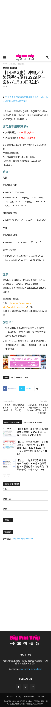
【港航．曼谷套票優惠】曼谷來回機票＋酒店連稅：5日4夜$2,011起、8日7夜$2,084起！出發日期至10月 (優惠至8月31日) (32, 448)
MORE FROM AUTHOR (33, 422)
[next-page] (8, 476)
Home (5, 64)
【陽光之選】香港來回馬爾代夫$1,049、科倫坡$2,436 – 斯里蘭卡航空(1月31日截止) (37, 409)
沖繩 (26, 377)
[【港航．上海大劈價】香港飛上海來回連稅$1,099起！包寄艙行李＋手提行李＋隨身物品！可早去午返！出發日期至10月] (9, 463)
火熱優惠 (12, 64)
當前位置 (7, 499)
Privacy (18, 696)
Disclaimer (10, 696)
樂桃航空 (19, 377)
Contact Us (41, 696)
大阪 (12, 377)
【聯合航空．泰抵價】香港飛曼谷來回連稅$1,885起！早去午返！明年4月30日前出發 (32, 432)
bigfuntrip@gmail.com (23, 539)
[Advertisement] (25, 27)
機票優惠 (21, 64)
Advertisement (29, 696)
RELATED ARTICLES (12, 422)
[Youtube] (32, 686)
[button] (4, 57)
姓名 (5, 489)
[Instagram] (25, 686)
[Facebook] (18, 686)
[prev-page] (4, 476)
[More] (37, 388)
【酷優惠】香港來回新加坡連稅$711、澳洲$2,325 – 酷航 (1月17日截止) (13, 408)
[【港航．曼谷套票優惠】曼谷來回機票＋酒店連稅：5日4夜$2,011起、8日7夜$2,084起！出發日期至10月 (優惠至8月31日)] (9, 444)
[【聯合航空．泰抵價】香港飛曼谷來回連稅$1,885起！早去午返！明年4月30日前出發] (9, 432)
